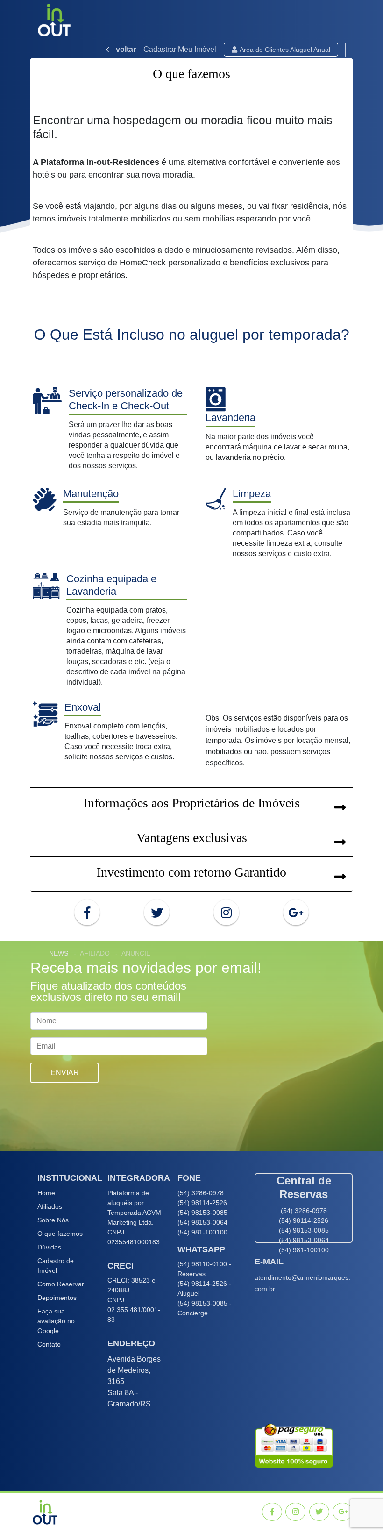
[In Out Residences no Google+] (296, 912)
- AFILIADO (92, 953)
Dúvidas (49, 1247)
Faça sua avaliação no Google (56, 1320)
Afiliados (49, 1206)
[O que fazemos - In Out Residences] (46, 1511)
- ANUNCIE (132, 953)
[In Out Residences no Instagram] (226, 912)
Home (46, 1193)
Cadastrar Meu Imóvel (179, 49)
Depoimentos (57, 1297)
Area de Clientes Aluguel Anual (285, 49)
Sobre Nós (53, 1220)
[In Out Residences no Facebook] (87, 912)
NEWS (58, 953)
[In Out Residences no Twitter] (157, 912)
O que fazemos (60, 1233)
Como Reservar (60, 1284)
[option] (191, 1046)
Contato (49, 1344)
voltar (125, 49)
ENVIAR (64, 1073)
